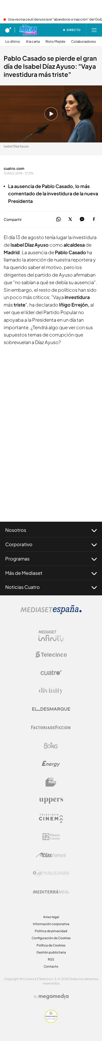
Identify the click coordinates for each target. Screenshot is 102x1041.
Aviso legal (51, 917)
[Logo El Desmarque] (51, 709)
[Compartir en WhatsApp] (58, 219)
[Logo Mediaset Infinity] (51, 636)
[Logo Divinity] (51, 690)
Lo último (12, 41)
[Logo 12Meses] (51, 836)
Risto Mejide (55, 41)
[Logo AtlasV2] (51, 854)
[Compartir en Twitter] (70, 219)
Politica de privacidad (51, 931)
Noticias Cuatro (22, 587)
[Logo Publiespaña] (51, 873)
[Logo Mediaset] (51, 612)
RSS (51, 959)
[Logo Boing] (51, 745)
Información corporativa (51, 924)
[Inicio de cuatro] (8, 30)
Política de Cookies (51, 945)
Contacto (51, 966)
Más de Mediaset (23, 573)
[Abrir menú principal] (94, 30)
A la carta (33, 41)
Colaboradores (83, 41)
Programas (17, 559)
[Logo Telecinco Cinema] (51, 818)
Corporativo (18, 544)
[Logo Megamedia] (54, 996)
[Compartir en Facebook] (93, 219)
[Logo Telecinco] (51, 654)
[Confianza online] (51, 1021)
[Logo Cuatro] (51, 672)
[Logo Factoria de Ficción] (51, 727)
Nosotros (15, 530)
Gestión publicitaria (51, 952)
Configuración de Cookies (51, 938)
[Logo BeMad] (51, 782)
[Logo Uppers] (51, 800)
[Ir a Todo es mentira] (28, 29)
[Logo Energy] (51, 763)
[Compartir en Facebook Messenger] (82, 219)
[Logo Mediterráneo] (51, 891)
